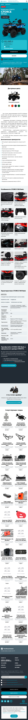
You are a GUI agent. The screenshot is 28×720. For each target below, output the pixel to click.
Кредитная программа (9, 361)
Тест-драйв (3, 663)
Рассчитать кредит (8, 48)
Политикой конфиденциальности (12, 682)
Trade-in (17, 660)
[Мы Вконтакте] (5, 701)
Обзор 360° (5, 17)
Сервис (16, 663)
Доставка (17, 667)
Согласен (14, 716)
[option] (14, 76)
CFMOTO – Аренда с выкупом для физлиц (6, 660)
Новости (3, 665)
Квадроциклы (7, 4)
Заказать (14, 55)
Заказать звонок (14, 689)
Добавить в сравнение (8, 59)
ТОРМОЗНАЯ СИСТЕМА (16, 302)
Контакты (3, 667)
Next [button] (26, 76)
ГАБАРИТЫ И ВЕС (5, 299)
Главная (2, 4)
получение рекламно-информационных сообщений (15, 684)
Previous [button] (1, 76)
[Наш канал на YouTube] (8, 701)
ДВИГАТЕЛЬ (4, 294)
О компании (18, 665)
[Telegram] (2, 701)
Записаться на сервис (14, 696)
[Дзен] (11, 701)
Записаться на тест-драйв (14, 402)
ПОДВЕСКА (13, 299)
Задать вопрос (14, 693)
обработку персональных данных (12, 680)
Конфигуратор (14, 51)
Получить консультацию (8, 365)
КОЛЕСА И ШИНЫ (5, 302)
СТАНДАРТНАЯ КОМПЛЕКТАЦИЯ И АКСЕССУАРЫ (12, 296)
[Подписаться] (25, 677)
